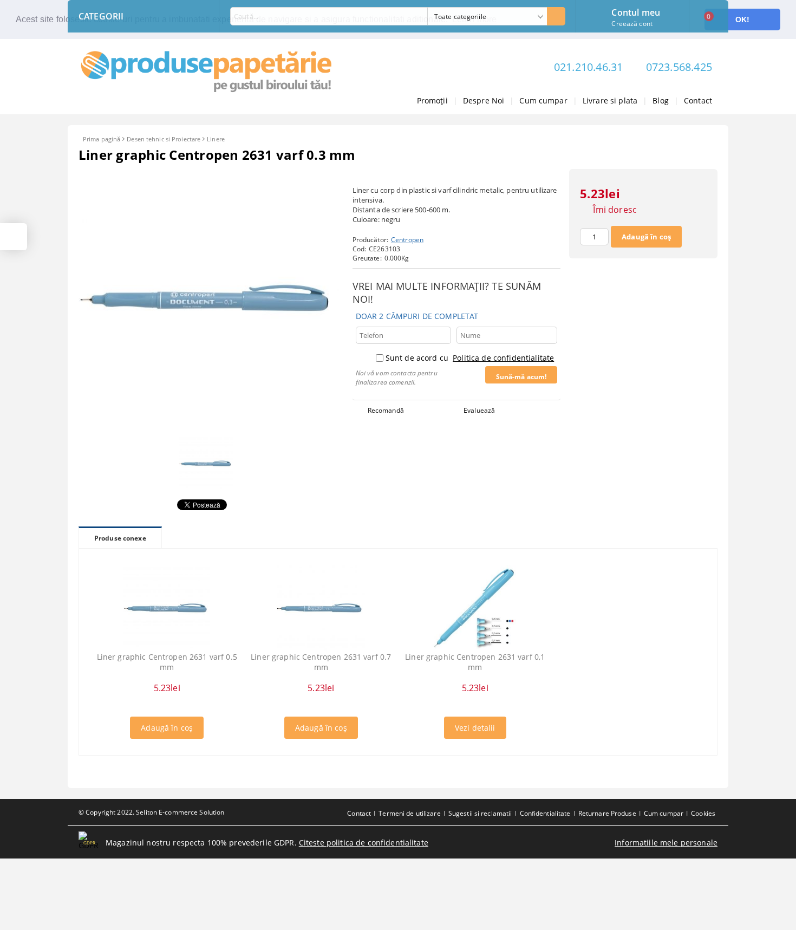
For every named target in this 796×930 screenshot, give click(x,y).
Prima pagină (101, 139)
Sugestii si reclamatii (480, 813)
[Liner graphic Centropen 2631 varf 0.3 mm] (209, 426)
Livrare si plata (610, 100)
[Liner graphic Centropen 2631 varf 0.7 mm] (321, 608)
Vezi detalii (475, 728)
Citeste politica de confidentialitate (363, 842)
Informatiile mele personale (666, 842)
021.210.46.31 (588, 67)
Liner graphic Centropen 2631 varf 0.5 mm (167, 662)
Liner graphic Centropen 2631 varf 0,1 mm (475, 662)
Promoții (432, 100)
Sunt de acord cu (470, 358)
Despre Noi (483, 100)
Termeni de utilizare (409, 813)
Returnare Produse (607, 813)
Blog (661, 100)
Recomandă (386, 410)
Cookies (703, 813)
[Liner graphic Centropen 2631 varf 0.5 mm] (166, 608)
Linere (216, 139)
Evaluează (479, 410)
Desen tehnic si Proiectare (163, 139)
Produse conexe (120, 538)
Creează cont (631, 23)
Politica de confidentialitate (503, 358)
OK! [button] (742, 19)
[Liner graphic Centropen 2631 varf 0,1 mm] (475, 608)
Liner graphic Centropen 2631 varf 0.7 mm (321, 662)
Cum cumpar (543, 100)
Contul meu (635, 11)
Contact (698, 100)
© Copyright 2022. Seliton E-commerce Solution (151, 812)
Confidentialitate (545, 813)
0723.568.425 (679, 67)
